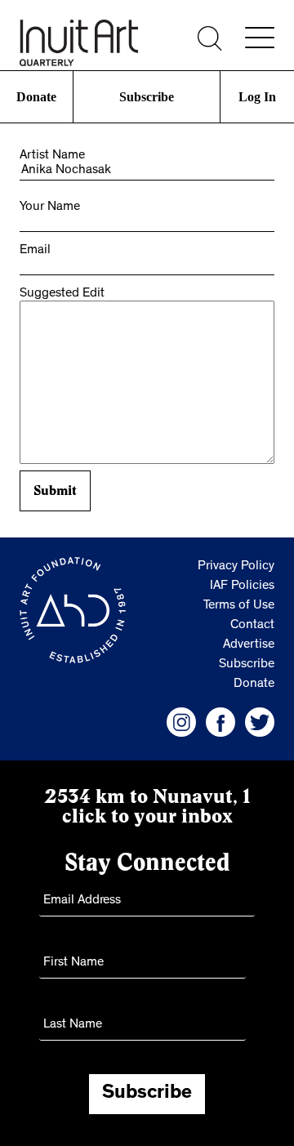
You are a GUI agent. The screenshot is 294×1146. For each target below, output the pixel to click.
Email (35, 250)
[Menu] (259, 37)
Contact (252, 625)
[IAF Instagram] (181, 722)
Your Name (50, 207)
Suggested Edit (62, 294)
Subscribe (147, 97)
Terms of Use (238, 606)
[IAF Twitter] (259, 722)
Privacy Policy (236, 566)
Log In (257, 97)
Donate (37, 97)
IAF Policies (242, 586)
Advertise (248, 645)
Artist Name (52, 156)
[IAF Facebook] (220, 722)
